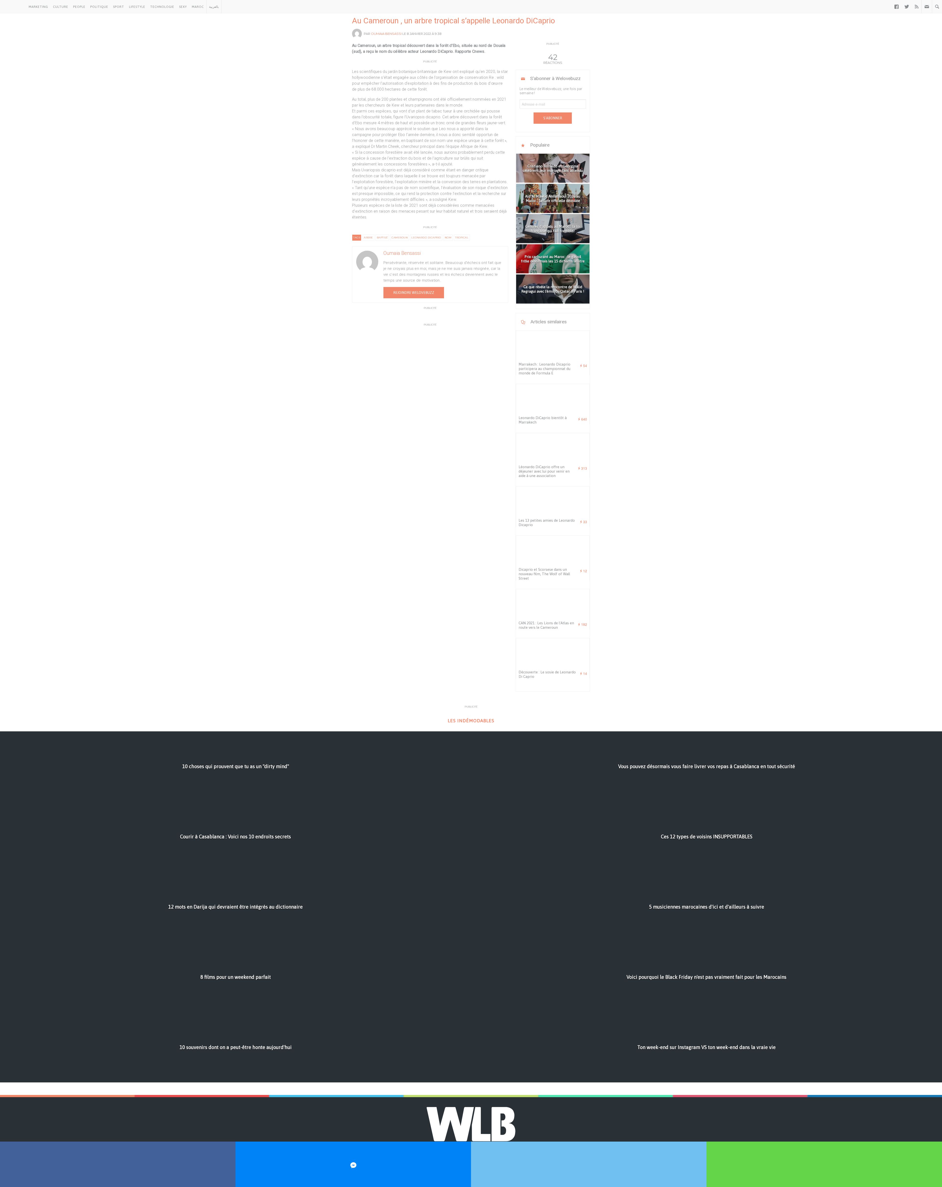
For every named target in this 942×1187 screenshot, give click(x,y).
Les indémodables (471, 720)
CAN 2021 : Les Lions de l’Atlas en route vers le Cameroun (546, 625)
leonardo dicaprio (426, 237)
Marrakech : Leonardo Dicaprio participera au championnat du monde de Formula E (544, 368)
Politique (99, 7)
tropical (461, 237)
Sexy (183, 7)
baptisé (382, 237)
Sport (118, 7)
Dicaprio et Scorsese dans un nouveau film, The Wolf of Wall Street (544, 573)
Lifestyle (137, 7)
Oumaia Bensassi (386, 34)
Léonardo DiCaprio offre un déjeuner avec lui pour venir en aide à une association (544, 471)
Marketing (38, 7)
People (79, 7)
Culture (60, 7)
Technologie (162, 7)
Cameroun (400, 237)
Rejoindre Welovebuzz (413, 293)
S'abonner (552, 118)
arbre (368, 237)
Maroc (198, 7)
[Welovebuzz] (13, 6)
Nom (448, 237)
